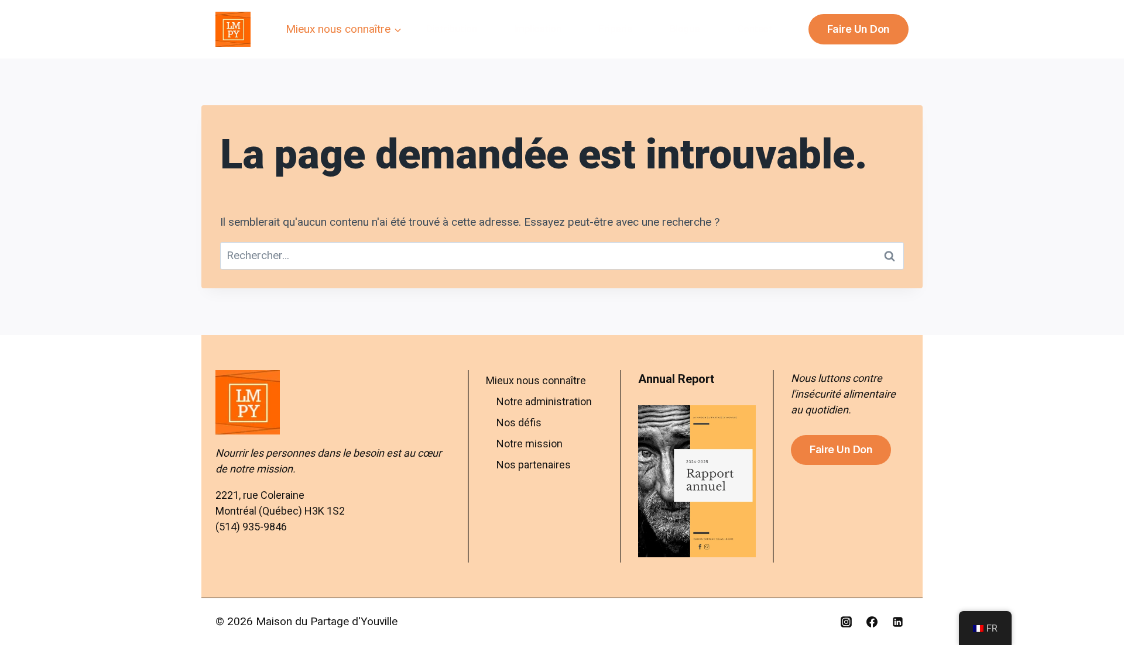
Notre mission (529, 443)
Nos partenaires (533, 464)
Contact (755, 29)
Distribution (451, 29)
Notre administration (544, 401)
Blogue (685, 29)
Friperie (615, 29)
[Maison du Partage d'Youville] (233, 29)
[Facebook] (872, 621)
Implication (537, 29)
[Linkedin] (897, 621)
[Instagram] (846, 621)
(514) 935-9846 (251, 526)
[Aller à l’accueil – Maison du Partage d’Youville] (333, 402)
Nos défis (519, 422)
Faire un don (858, 29)
